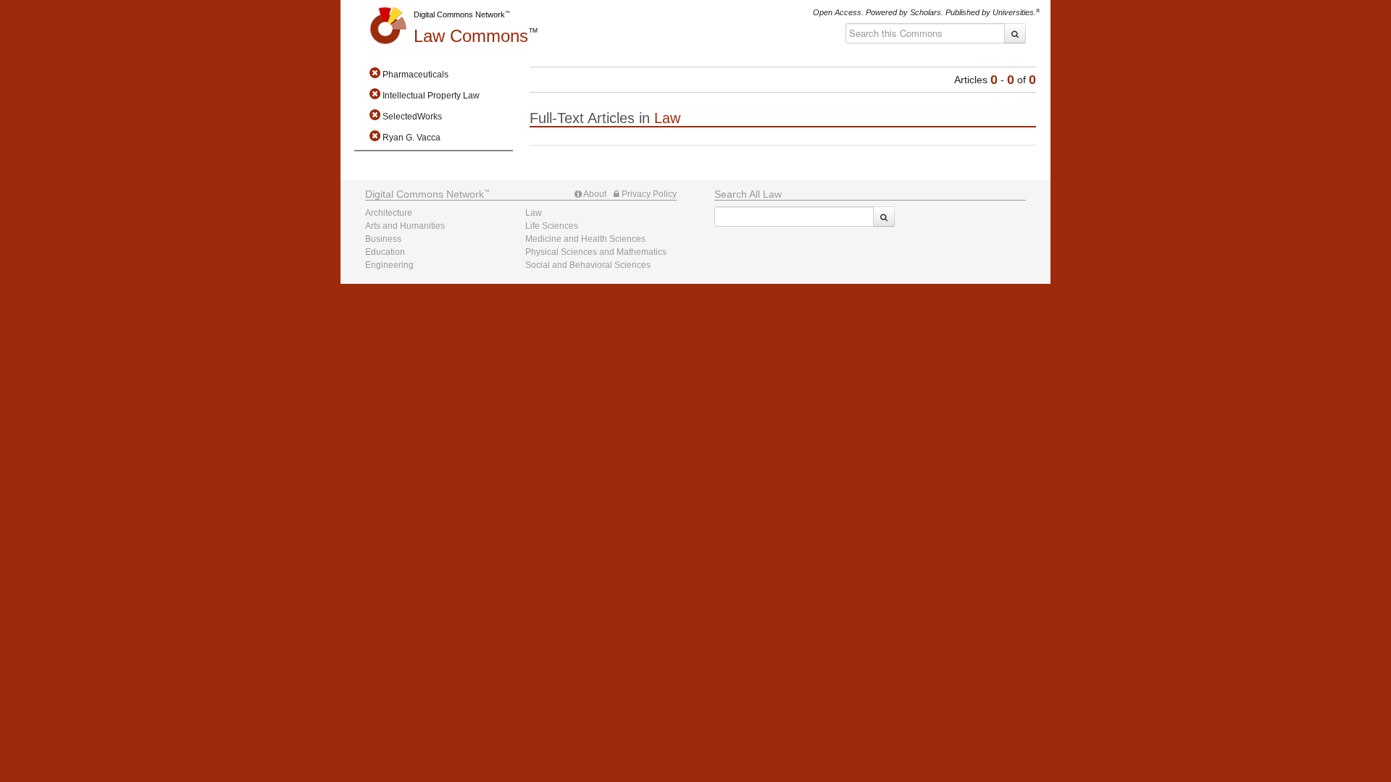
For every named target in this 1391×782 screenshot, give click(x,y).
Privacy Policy (648, 194)
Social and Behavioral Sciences (588, 265)
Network (424, 194)
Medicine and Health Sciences (585, 239)
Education (385, 252)
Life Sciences (551, 226)
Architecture (388, 213)
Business (383, 239)
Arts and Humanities (405, 226)
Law (471, 36)
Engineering (389, 265)
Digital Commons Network (459, 14)
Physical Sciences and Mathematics (596, 252)
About (594, 194)
